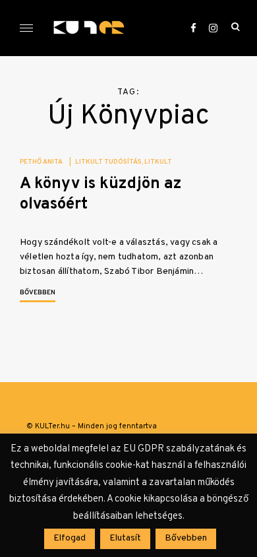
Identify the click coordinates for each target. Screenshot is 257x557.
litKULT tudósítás (108, 162)
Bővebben (37, 292)
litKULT (158, 162)
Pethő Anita (41, 162)
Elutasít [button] (125, 538)
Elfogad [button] (69, 538)
